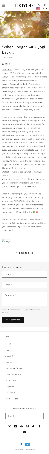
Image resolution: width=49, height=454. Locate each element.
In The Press (10, 380)
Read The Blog (11, 399)
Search (8, 344)
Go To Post (7, 69)
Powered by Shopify (30, 449)
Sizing (8, 350)
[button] (3, 5)
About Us (9, 356)
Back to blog (26, 252)
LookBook (9, 386)
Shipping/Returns (13, 374)
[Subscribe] (40, 416)
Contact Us (10, 362)
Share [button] (7, 64)
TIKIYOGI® (20, 449)
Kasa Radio (10, 392)
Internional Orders (13, 368)
